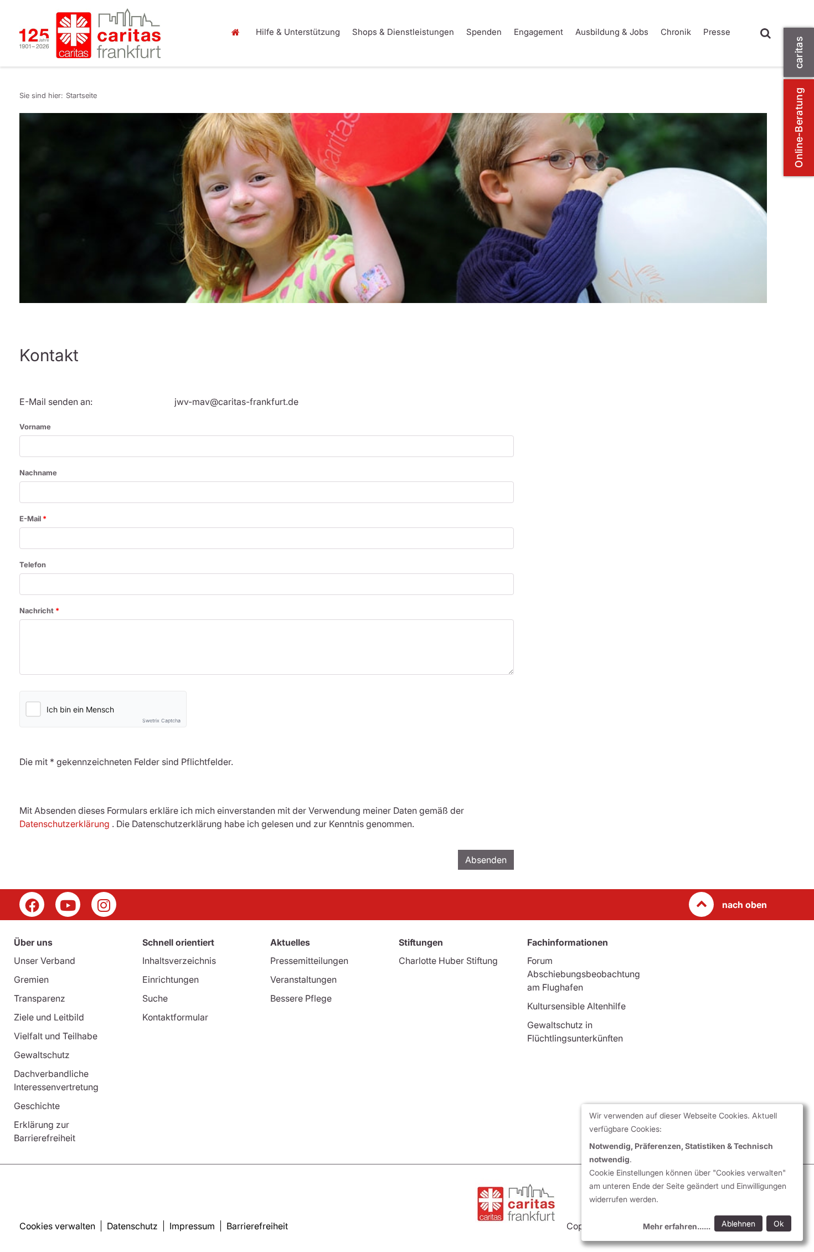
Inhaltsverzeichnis (179, 960)
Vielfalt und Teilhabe (55, 1035)
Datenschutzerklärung (64, 823)
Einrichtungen (170, 979)
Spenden (484, 32)
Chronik (676, 32)
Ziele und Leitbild (49, 1017)
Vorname (35, 426)
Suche (155, 998)
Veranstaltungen (303, 979)
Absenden (486, 859)
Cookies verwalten (57, 1226)
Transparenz (39, 998)
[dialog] (692, 1172)
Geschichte (37, 1105)
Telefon (32, 564)
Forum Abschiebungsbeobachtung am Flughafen (583, 974)
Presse (716, 32)
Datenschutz (132, 1226)
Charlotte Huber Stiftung (448, 960)
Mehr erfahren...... (676, 1226)
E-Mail (31, 518)
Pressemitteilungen (309, 960)
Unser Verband (44, 960)
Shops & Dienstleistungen (403, 32)
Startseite (238, 32)
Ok (779, 1223)
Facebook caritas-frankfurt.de (31, 904)
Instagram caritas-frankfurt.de (103, 904)
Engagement (538, 32)
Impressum (192, 1226)
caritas (799, 52)
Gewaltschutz (42, 1054)
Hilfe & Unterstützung (298, 32)
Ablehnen (738, 1223)
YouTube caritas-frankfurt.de (67, 904)
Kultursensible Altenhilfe (576, 1006)
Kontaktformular (175, 1017)
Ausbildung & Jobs (611, 32)
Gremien (31, 979)
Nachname (38, 472)
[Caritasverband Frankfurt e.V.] (113, 33)
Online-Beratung (799, 128)
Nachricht (37, 610)
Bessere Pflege (301, 998)
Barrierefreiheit (257, 1226)
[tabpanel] (393, 208)
